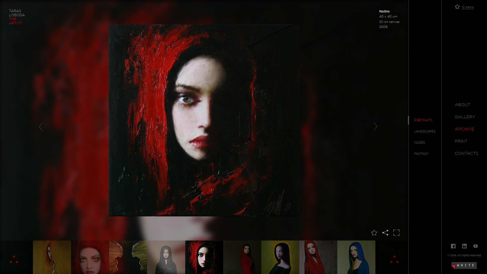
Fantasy (421, 154)
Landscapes (425, 131)
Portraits (423, 120)
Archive (464, 129)
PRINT (461, 141)
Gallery (465, 117)
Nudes (419, 142)
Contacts (466, 153)
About (462, 104)
